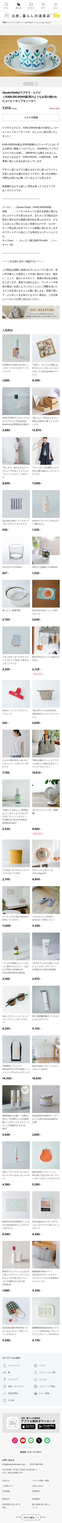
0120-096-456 (36, 1464)
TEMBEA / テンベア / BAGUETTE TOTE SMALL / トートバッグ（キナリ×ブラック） (16, 1069)
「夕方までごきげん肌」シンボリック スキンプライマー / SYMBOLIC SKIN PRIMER (45, 966)
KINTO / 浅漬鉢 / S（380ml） (45, 567)
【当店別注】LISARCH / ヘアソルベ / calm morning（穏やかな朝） (45, 1118)
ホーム (6, 8)
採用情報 (36, 1499)
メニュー (56, 8)
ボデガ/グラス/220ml (12, 567)
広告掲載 (6, 1491)
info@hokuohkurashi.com (13, 1464)
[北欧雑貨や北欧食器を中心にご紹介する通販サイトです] (31, 15)
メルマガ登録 (31, 117)
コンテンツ (31, 8)
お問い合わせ (37, 1486)
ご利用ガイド (8, 1486)
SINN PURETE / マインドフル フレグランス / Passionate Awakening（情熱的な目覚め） (16, 420)
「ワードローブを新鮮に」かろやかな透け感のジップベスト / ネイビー (46, 470)
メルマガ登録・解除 (40, 1480)
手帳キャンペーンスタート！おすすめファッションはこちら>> (26, 22)
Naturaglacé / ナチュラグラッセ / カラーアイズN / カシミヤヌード (46, 1224)
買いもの (18, 8)
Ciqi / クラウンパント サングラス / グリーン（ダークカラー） (15, 1019)
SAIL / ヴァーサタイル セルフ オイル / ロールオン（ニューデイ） (15, 1175)
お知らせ (6, 1480)
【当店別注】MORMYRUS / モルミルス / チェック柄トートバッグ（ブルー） (15, 1330)
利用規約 (36, 1491)
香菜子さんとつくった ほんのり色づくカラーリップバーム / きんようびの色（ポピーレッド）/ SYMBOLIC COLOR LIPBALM (16, 1278)
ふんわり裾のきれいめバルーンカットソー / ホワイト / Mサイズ (15, 763)
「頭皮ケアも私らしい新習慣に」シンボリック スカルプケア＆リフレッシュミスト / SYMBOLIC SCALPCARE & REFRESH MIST (15, 816)
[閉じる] (38, 1517)
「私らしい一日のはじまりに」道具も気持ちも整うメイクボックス (45, 420)
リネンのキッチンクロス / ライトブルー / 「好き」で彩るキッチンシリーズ (15, 660)
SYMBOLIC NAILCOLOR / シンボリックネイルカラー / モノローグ (15, 367)
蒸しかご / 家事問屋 (11, 610)
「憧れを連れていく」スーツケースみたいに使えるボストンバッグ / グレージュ (45, 763)
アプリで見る (29, 1517)
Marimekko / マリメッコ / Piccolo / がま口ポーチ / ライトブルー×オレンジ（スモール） (46, 1175)
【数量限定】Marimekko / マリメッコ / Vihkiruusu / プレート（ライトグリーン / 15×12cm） (46, 1330)
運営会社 (6, 1499)
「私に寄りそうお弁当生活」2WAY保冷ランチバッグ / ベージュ (46, 713)
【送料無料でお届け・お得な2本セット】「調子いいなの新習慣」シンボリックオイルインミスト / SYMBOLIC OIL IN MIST (16, 1122)
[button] (5, 57)
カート (43, 8)
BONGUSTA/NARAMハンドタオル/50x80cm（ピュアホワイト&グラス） (15, 1224)
